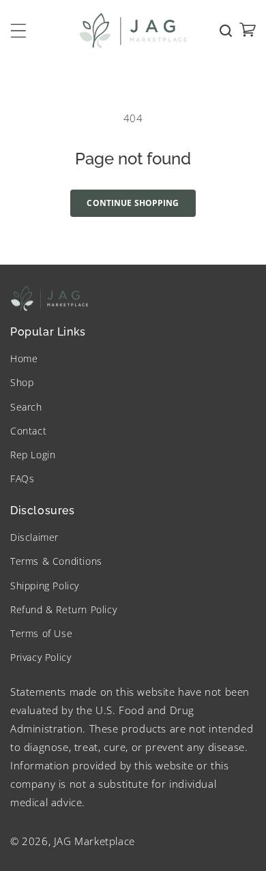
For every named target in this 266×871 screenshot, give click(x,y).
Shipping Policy (44, 585)
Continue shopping (133, 203)
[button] (18, 31)
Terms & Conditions (56, 561)
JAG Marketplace (94, 841)
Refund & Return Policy (63, 609)
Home (24, 358)
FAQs (22, 478)
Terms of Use (41, 633)
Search (26, 406)
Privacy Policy (40, 657)
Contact (28, 430)
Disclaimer (34, 537)
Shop (21, 382)
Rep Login (32, 454)
